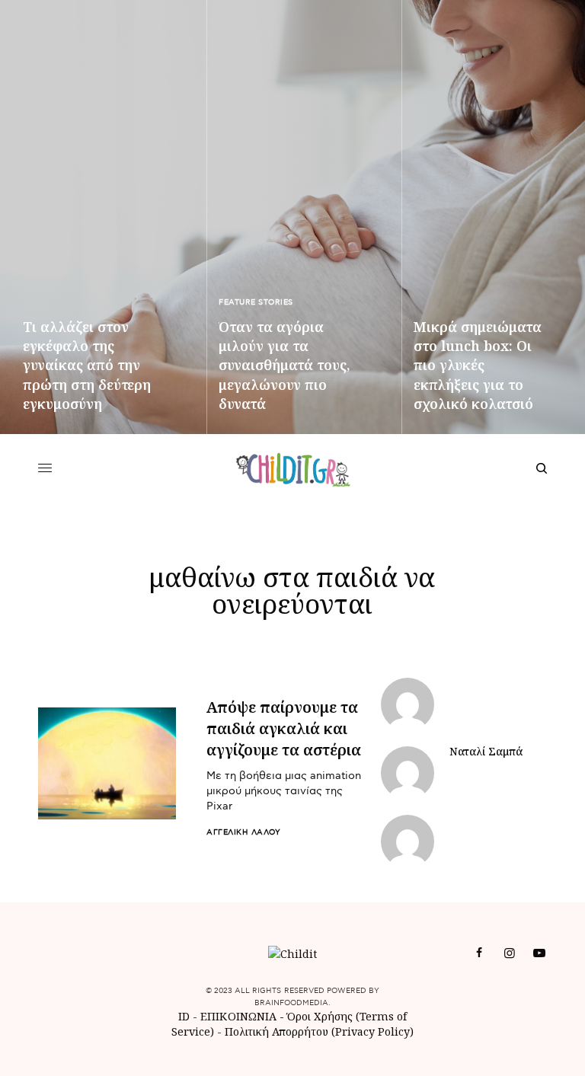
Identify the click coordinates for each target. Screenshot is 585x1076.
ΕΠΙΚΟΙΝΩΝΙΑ (240, 1016)
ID (184, 1016)
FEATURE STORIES (256, 302)
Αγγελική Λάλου (243, 832)
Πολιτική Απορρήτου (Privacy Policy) (319, 1031)
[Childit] (293, 468)
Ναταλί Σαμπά (486, 751)
